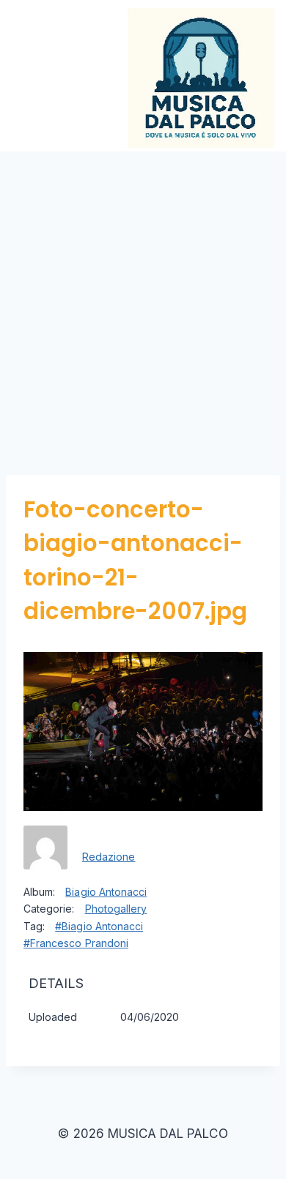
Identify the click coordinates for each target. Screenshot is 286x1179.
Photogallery (116, 908)
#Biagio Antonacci (99, 926)
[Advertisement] (143, 301)
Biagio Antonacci (106, 892)
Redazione (108, 856)
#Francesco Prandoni (75, 943)
